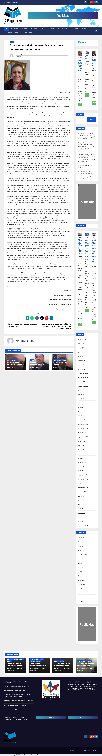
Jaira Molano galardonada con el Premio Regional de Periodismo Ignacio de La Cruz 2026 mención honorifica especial (86, 146)
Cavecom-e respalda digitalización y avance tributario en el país (80, 245)
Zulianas (80, 601)
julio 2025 (81, 394)
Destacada (81, 542)
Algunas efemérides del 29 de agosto (85, 664)
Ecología (18, 32)
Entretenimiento (64, 28)
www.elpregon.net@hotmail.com (14, 710)
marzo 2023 (82, 513)
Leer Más (81, 103)
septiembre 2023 (83, 487)
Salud (39, 32)
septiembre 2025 (83, 386)
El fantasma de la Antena (60, 363)
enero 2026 (81, 369)
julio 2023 (81, 496)
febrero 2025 (82, 415)
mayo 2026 (81, 352)
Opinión (75, 28)
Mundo (42, 28)
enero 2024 (81, 471)
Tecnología (29, 32)
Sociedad (9, 32)
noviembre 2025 (83, 377)
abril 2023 (81, 509)
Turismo (84, 28)
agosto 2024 (82, 441)
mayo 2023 (81, 504)
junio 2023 (81, 500)
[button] (93, 31)
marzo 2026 (82, 360)
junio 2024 (81, 449)
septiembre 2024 (83, 437)
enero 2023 (81, 521)
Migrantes (81, 559)
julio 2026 (81, 344)
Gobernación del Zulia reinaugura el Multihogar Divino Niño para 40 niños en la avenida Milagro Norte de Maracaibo (87, 175)
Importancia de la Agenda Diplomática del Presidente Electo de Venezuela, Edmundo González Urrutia (56, 326)
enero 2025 (81, 420)
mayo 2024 (81, 454)
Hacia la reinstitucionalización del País (39, 364)
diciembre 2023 (83, 475)
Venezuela (14, 28)
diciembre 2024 (83, 424)
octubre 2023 (82, 483)
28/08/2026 (11, 668)
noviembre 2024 (83, 428)
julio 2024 (81, 445)
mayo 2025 (81, 403)
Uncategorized (82, 593)
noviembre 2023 (83, 479)
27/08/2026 (82, 668)
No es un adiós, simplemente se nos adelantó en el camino (80, 64)
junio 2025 (81, 399)
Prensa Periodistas (22, 54)
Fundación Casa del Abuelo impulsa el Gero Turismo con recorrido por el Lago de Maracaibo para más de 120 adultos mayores (87, 157)
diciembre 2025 (83, 373)
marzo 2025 (82, 411)
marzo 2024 (82, 462)
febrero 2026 (82, 365)
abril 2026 (81, 356)
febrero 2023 (82, 517)
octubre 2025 (82, 382)
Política (24, 28)
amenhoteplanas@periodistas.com (14, 690)
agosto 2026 (82, 339)
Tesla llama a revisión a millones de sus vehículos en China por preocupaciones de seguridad (94, 249)
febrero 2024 (82, 466)
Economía (34, 28)
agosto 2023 (82, 492)
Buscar (80, 114)
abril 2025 (81, 407)
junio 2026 (81, 348)
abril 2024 (81, 458)
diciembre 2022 (83, 526)
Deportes (51, 28)
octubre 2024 (82, 432)
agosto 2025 (82, 390)
